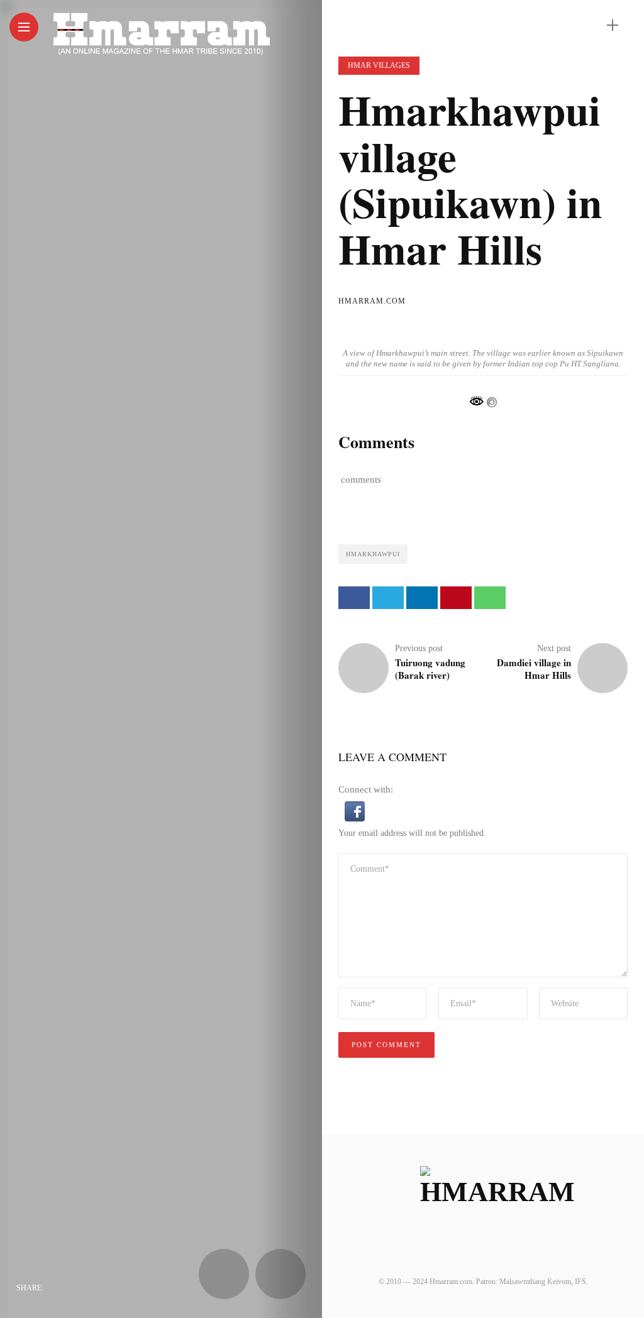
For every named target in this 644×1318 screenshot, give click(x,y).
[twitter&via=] (82, 1288)
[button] (355, 810)
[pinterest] (132, 1288)
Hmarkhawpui (373, 554)
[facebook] (57, 1288)
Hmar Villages (379, 65)
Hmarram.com (372, 301)
